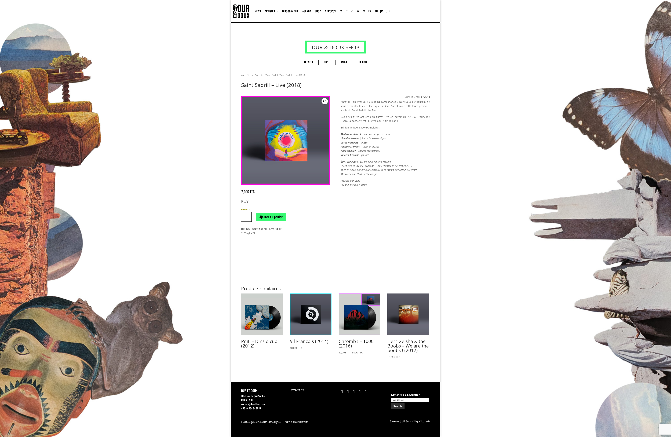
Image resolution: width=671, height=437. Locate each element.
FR (369, 11)
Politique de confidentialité (296, 422)
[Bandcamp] (340, 11)
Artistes (260, 75)
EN (376, 11)
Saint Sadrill (272, 75)
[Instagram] (352, 11)
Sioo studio (425, 421)
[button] (325, 101)
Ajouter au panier (271, 216)
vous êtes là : (247, 75)
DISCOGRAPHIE (290, 11)
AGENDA (306, 11)
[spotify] (364, 11)
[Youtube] (346, 11)
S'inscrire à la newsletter (405, 395)
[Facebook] (358, 11)
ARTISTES (270, 11)
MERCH (344, 62)
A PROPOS (330, 11)
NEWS (258, 11)
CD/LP (327, 62)
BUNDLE (363, 62)
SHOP (318, 11)
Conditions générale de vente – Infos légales (261, 422)
